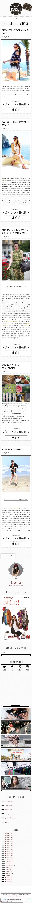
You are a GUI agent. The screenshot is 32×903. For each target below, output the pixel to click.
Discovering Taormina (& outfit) (15, 32)
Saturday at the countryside (10, 366)
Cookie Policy (11, 896)
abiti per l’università (11, 814)
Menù (16, 18)
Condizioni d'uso (20, 896)
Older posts (8, 555)
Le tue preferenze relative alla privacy (13, 899)
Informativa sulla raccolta (6, 901)
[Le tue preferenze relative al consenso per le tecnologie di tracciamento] (29, 900)
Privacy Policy (25, 894)
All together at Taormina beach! (15, 123)
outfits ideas (9, 801)
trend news (8, 805)
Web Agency (13, 894)
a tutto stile (8, 809)
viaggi (7, 822)
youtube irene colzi (10, 818)
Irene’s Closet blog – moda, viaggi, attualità (16, 9)
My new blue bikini (12, 449)
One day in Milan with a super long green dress (15, 232)
